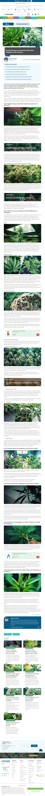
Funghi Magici (14, 770)
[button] (6, 59)
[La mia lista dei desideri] (36, 14)
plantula (11, 129)
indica (22, 276)
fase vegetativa (20, 92)
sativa (25, 276)
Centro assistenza (31, 762)
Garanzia (29, 779)
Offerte (13, 775)
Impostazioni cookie (35, 791)
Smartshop (13, 769)
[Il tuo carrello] (39, 14)
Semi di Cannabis (14, 762)
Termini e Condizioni (31, 770)
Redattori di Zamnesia (23, 774)
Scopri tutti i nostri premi (33, 755)
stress (34, 599)
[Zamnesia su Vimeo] (6, 773)
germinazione (6, 129)
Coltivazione (7, 634)
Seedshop (16, 634)
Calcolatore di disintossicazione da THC (40, 763)
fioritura (29, 92)
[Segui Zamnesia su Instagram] (4, 773)
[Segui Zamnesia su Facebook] (2, 773)
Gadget (13, 774)
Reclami (29, 780)
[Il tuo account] (33, 14)
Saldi (12, 777)
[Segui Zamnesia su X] (8, 773)
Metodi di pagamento (31, 766)
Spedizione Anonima (23, 778)
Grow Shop (13, 772)
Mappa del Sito (22, 780)
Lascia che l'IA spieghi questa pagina (32, 59)
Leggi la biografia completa (17, 627)
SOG (18, 367)
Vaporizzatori (14, 765)
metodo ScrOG (16, 398)
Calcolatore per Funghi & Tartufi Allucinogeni (39, 767)
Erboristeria (13, 767)
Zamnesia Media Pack (23, 772)
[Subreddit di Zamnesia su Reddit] (4, 775)
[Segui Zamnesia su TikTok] (2, 775)
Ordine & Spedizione (31, 768)
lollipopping (6, 423)
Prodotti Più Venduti (23, 767)
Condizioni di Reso (31, 774)
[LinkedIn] (39, 627)
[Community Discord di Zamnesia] (6, 775)
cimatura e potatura (37, 546)
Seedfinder (21, 762)
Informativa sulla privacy (22, 785)
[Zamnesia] (10, 14)
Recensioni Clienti (22, 770)
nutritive (37, 132)
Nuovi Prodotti (22, 765)
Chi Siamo (21, 769)
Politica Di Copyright (31, 782)
